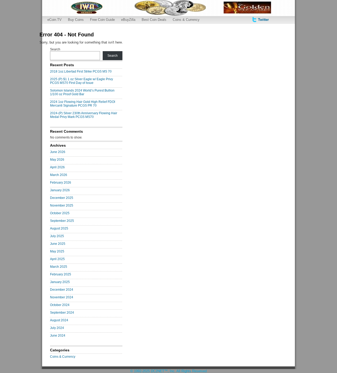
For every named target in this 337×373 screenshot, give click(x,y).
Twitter (263, 20)
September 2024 (62, 312)
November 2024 (61, 297)
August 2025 (59, 228)
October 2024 (60, 305)
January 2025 (60, 282)
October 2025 (60, 213)
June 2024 (57, 335)
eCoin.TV (54, 20)
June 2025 (57, 244)
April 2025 (57, 259)
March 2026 (58, 175)
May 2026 (57, 159)
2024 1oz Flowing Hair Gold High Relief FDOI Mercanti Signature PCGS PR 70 (82, 103)
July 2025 (57, 236)
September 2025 (62, 221)
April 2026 (57, 167)
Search (55, 49)
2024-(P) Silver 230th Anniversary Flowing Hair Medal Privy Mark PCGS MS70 (83, 115)
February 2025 (60, 274)
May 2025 (57, 251)
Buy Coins (76, 20)
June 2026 (57, 152)
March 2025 (58, 267)
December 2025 (61, 198)
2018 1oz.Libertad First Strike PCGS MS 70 (81, 71)
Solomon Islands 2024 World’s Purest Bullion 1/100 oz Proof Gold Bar (82, 92)
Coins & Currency (186, 20)
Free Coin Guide (102, 20)
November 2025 (61, 205)
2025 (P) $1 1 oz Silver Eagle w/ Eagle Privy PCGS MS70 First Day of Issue (81, 81)
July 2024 (57, 328)
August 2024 (59, 320)
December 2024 (61, 289)
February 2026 (60, 182)
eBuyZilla (128, 20)
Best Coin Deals (154, 20)
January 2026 (60, 190)
